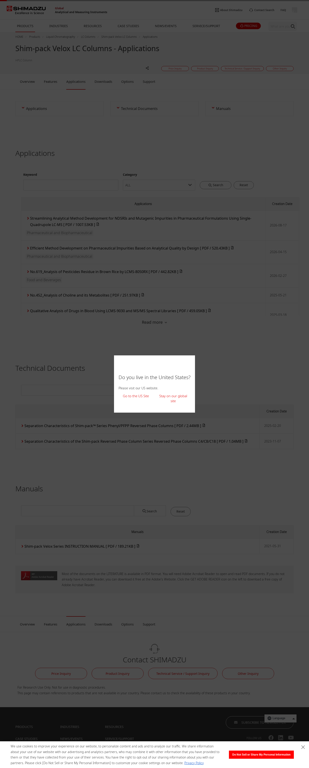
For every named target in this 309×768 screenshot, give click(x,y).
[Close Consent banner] (303, 747)
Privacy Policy (194, 763)
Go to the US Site (136, 396)
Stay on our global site (173, 398)
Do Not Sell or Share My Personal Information (261, 754)
